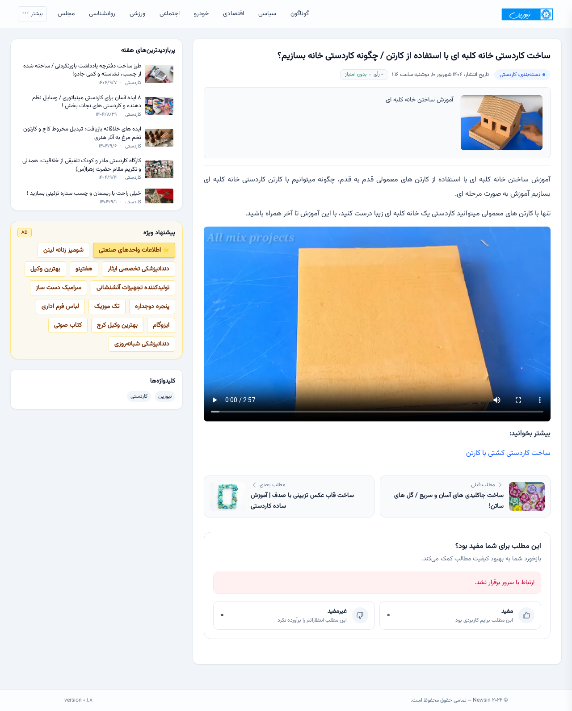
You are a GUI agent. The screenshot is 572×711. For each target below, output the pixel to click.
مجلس (66, 14)
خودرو (201, 14)
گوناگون (299, 14)
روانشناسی (102, 14)
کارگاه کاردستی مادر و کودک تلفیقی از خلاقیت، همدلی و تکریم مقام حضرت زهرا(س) (81, 165)
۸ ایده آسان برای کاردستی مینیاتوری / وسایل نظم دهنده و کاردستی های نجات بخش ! (86, 102)
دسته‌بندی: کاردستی (520, 74)
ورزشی (137, 14)
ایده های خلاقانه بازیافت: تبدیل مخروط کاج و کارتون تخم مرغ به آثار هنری (82, 133)
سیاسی (267, 14)
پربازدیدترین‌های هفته (148, 50)
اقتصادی (233, 14)
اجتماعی (170, 14)
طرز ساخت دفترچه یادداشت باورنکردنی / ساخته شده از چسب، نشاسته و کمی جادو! (82, 70)
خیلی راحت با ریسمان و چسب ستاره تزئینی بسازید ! (84, 193)
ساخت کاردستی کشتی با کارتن (508, 453)
